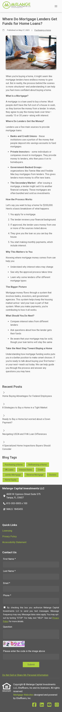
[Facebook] (34, 704)
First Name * (9, 559)
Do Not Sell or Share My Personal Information (25, 675)
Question (7, 626)
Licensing (7, 530)
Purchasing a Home (42, 30)
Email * (6, 583)
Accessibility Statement (14, 542)
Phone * (7, 595)
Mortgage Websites (23, 694)
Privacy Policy (9, 536)
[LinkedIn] (42, 704)
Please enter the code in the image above (24, 651)
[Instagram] (57, 704)
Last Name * (9, 571)
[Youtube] (49, 704)
